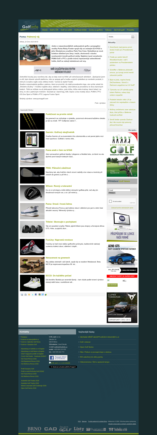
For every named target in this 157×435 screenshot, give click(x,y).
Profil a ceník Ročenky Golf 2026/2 (32, 371)
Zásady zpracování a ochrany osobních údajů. (122, 424)
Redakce (24, 337)
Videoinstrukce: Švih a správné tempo (94, 362)
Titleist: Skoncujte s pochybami (61, 222)
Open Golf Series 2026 (28, 388)
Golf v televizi (85, 342)
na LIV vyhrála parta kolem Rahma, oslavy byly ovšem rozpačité (121, 92)
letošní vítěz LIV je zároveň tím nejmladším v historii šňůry (122, 102)
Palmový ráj (29, 37)
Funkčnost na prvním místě (59, 114)
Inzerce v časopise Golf (29, 344)
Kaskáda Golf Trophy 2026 (30, 383)
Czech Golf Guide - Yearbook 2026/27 (33, 356)
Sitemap (84, 421)
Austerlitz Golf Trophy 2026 (30, 381)
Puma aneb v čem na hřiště (59, 150)
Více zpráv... (132, 130)
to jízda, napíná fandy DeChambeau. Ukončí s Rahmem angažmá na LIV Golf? (122, 82)
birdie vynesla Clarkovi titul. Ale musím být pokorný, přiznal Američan (121, 122)
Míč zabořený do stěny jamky (91, 357)
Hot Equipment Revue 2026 (30, 361)
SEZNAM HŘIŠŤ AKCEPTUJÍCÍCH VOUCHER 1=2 (99, 337)
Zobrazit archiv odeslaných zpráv (122, 208)
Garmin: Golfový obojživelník (60, 132)
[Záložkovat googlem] (39, 295)
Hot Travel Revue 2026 (29, 359)
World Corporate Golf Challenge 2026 (33, 386)
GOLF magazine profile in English (32, 354)
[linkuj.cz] (42, 295)
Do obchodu (112, 285)
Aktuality (111, 42)
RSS (79, 421)
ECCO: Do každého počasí (58, 276)
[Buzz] (45, 295)
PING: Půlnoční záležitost (58, 168)
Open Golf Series (86, 347)
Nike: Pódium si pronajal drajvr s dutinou (95, 352)
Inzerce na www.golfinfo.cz (30, 339)
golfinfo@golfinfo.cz (60, 347)
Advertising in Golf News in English (32, 351)
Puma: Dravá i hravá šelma (59, 204)
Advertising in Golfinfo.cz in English (32, 349)
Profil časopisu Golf (27, 369)
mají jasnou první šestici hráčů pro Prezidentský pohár (121, 49)
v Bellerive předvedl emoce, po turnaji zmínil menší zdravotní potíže (122, 72)
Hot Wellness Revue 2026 (30, 364)
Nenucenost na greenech (58, 258)
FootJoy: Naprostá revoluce (59, 240)
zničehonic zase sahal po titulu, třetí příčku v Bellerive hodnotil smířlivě (122, 112)
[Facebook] (35, 295)
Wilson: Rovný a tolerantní (59, 186)
